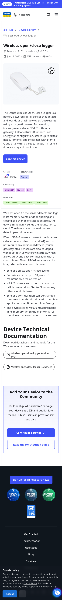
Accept (10, 593)
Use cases (31, 547)
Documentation (31, 541)
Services (31, 561)
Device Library (27, 30)
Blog (31, 554)
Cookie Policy (30, 583)
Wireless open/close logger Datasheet (31, 366)
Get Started (31, 534)
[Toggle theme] (48, 15)
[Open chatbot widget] (57, 592)
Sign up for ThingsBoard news (31, 479)
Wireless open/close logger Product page (30, 355)
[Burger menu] (56, 14)
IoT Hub (8, 30)
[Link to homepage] (22, 15)
